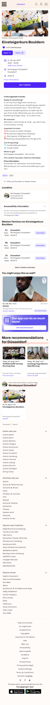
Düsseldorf (7, 424)
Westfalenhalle (9, 566)
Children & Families (11, 494)
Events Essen (8, 450)
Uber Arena (7, 535)
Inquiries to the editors (25, 637)
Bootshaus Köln (9, 544)
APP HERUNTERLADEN (30, 328)
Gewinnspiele (25, 651)
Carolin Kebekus (10, 594)
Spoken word (8, 512)
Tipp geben (25, 633)
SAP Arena (7, 563)
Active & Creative (10, 503)
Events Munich (9, 465)
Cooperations (25, 630)
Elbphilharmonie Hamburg (14, 529)
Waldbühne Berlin (10, 550)
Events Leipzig (9, 462)
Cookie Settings (25, 669)
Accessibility (25, 647)
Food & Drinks (9, 518)
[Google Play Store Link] (33, 691)
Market (6, 500)
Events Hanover (9, 459)
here (16, 215)
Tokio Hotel (7, 610)
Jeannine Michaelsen (12, 579)
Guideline (25, 655)
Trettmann (7, 604)
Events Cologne (9, 444)
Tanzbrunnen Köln (10, 532)
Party (5, 491)
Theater (6, 509)
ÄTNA (5, 601)
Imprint (25, 658)
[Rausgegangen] (4, 4)
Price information (11, 80)
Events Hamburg (10, 456)
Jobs (25, 640)
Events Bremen (9, 441)
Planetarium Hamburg (12, 541)
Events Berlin (8, 435)
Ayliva (5, 585)
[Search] (36, 4)
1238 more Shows (15, 65)
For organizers (25, 626)
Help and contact (25, 623)
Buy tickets (25, 85)
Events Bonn (8, 438)
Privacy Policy (25, 662)
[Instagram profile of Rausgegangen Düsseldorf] (20, 680)
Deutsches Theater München (15, 538)
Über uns (25, 644)
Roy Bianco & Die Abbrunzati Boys (17, 588)
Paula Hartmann (10, 607)
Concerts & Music (10, 488)
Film (5, 497)
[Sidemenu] (46, 4)
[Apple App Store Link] (17, 691)
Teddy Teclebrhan (10, 591)
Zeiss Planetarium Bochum (14, 547)
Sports (5, 175)
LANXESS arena (9, 556)
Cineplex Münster (10, 559)
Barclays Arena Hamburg (13, 553)
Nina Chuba (8, 598)
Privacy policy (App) (25, 665)
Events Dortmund (10, 447)
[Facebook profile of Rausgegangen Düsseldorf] (25, 680)
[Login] (41, 4)
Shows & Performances (13, 484)
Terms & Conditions (25, 672)
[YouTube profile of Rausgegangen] (30, 680)
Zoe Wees (7, 582)
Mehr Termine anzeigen (25, 268)
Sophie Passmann (10, 576)
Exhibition (7, 506)
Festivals (6, 515)
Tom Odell (7, 613)
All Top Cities (8, 472)
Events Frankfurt (10, 453)
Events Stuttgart (10, 468)
